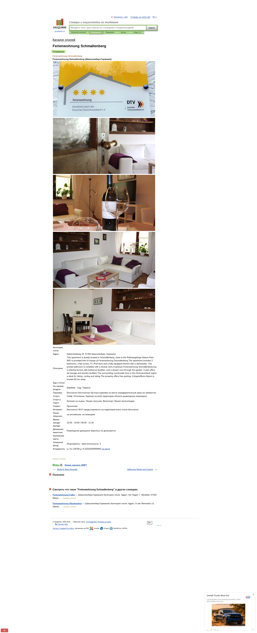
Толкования (96, 32)
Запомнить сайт (121, 17)
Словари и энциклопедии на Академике (93, 22)
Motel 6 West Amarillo (67, 469)
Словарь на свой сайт (140, 17)
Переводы (109, 32)
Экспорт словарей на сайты (63, 528)
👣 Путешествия (61, 524)
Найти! (151, 28)
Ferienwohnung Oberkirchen (67, 503)
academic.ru (60, 31)
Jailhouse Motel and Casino (140, 469)
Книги (123, 32)
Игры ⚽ (137, 32)
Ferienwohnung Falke (64, 495)
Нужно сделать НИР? (76, 465)
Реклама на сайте (104, 522)
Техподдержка (91, 522)
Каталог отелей (78, 32)
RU (154, 17)
